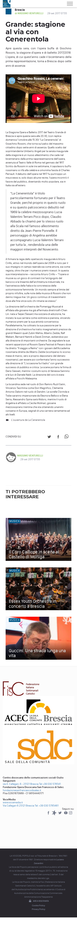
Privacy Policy (38, 909)
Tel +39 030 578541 (50, 784)
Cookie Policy (38, 905)
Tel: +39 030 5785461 (46, 805)
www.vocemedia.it (13, 802)
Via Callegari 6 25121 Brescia (18, 805)
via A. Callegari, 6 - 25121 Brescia (20, 784)
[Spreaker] (54, 814)
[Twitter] (60, 814)
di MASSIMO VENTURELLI (29, 13)
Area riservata (41, 901)
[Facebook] (49, 814)
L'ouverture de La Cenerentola (28, 420)
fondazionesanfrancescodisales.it (22, 790)
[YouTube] (66, 814)
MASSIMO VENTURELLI (30, 455)
